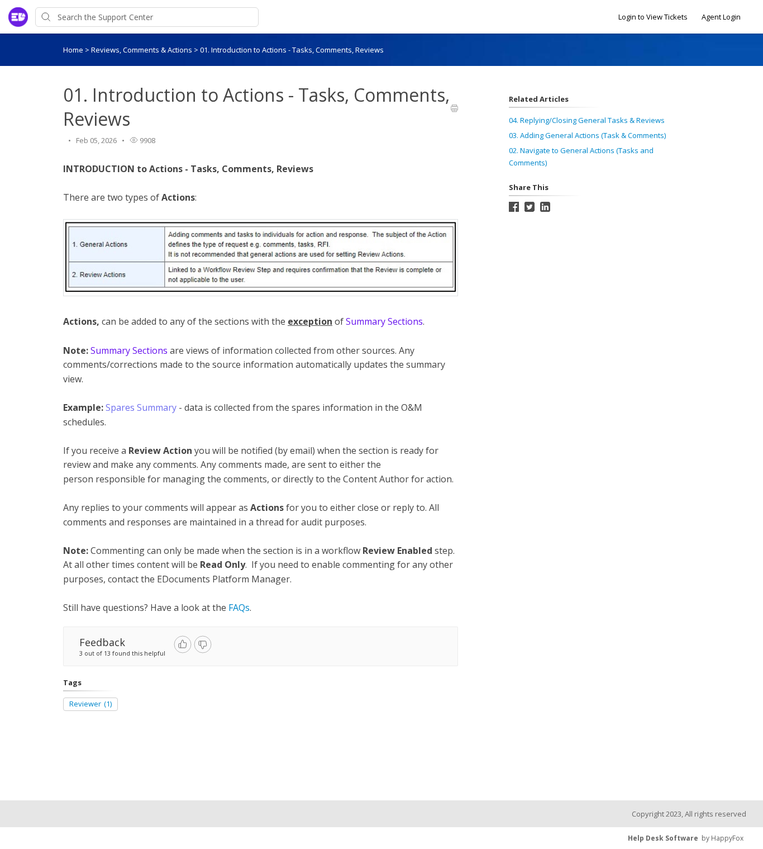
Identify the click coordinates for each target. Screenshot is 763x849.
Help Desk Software (663, 838)
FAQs (239, 607)
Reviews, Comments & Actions (142, 50)
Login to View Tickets (653, 17)
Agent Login (721, 17)
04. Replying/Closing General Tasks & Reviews (587, 120)
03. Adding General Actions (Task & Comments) (587, 135)
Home (73, 50)
